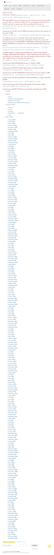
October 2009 (12, 454)
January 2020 (12, 232)
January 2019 (12, 254)
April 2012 (11, 403)
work (9, 115)
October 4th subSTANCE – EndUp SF (17, 70)
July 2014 (11, 352)
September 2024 (13, 142)
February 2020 (12, 230)
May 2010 (11, 445)
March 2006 (11, 527)
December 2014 (12, 342)
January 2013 (12, 386)
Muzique (10, 111)
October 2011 (12, 414)
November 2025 (13, 127)
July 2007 (11, 502)
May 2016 (11, 312)
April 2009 (11, 466)
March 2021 (11, 213)
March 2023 (11, 175)
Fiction (10, 109)
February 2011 (12, 430)
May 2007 (11, 506)
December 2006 (12, 513)
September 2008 (13, 475)
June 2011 (11, 422)
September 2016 (12, 304)
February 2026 (12, 125)
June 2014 (11, 353)
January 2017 (12, 296)
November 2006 (13, 515)
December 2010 (12, 433)
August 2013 (11, 372)
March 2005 (11, 534)
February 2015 (12, 338)
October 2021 (12, 203)
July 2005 (11, 532)
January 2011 (12, 431)
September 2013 (12, 371)
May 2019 (11, 247)
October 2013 (12, 369)
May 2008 (11, 483)
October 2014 (12, 346)
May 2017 (11, 293)
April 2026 (11, 121)
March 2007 (11, 509)
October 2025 (12, 129)
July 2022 (11, 188)
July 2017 (10, 289)
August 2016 (11, 306)
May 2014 (11, 355)
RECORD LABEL (40, 5)
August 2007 (12, 500)
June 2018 (11, 268)
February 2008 (12, 488)
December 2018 (12, 256)
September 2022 (13, 184)
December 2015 (12, 321)
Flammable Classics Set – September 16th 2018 (21, 81)
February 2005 (12, 536)
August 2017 (11, 287)
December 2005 (12, 530)
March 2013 (11, 382)
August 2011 (11, 418)
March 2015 (11, 336)
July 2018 (10, 266)
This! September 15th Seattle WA (16, 86)
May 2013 (11, 378)
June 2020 (11, 224)
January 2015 (12, 340)
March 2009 (11, 468)
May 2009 (11, 464)
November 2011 (12, 412)
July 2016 (11, 308)
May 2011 (11, 424)
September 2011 (12, 416)
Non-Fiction (11, 113)
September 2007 (13, 498)
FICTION (33, 5)
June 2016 (11, 310)
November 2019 (12, 236)
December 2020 (12, 218)
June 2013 (11, 376)
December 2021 (12, 199)
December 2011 (12, 410)
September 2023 (13, 165)
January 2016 (12, 319)
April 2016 (11, 314)
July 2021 (11, 207)
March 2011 (11, 428)
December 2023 (12, 159)
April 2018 (11, 272)
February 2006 (12, 528)
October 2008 (12, 473)
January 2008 (12, 490)
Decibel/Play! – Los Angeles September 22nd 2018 (23, 75)
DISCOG (14, 5)
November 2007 (13, 494)
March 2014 (11, 359)
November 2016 (12, 300)
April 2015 (11, 334)
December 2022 (12, 178)
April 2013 (11, 380)
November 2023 (13, 161)
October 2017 (12, 283)
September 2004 (13, 538)
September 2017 (12, 285)
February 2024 (12, 156)
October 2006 (12, 517)
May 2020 (11, 226)
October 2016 (12, 302)
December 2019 (12, 234)
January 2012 (12, 409)
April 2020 (11, 228)
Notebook (21, 113)
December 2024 (12, 138)
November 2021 (12, 201)
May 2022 (11, 192)
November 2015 (12, 323)
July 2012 (11, 397)
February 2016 (12, 317)
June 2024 (11, 148)
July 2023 (11, 169)
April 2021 (11, 211)
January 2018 (12, 277)
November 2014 (12, 344)
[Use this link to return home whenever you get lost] (8, 2)
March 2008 (11, 487)
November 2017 (12, 281)
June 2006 (11, 523)
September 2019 (12, 239)
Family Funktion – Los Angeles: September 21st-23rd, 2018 (26, 35)
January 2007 (12, 511)
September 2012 (12, 393)
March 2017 (11, 294)
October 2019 (12, 237)
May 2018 (11, 270)
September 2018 (12, 262)
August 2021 (11, 205)
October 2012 (12, 391)
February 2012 (12, 407)
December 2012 (12, 388)
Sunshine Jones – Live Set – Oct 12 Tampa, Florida (23, 65)
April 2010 (11, 447)
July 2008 (11, 479)
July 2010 (11, 443)
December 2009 (12, 450)
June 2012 (11, 399)
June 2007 (11, 504)
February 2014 (12, 361)
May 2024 (11, 150)
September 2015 (12, 327)
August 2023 (12, 167)
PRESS (20, 5)
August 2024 (12, 144)
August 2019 (11, 241)
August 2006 (12, 521)
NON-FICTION (26, 5)
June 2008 (11, 481)
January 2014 (12, 363)
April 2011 (11, 426)
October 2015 (12, 325)
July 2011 (10, 420)
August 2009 (12, 458)
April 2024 (11, 152)
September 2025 (13, 131)
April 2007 (11, 508)
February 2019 (12, 253)
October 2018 (12, 260)
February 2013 (12, 384)
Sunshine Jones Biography (15, 98)
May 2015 (11, 332)
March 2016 (11, 315)
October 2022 (12, 182)
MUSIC (5, 5)
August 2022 (12, 186)
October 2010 (12, 437)
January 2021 (12, 216)
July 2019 (11, 243)
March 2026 (11, 123)
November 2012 (12, 390)
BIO (10, 5)
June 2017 (11, 291)
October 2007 (12, 496)
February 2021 (12, 215)
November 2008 (13, 471)
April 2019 (11, 249)
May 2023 (11, 173)
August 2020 (12, 222)
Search (10, 97)
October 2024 (12, 140)
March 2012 (11, 405)
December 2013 (12, 365)
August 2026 (12, 119)
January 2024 (12, 158)
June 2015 (11, 331)
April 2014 (11, 357)
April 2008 (11, 485)
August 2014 (11, 350)
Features (10, 107)
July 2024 (11, 146)
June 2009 (11, 462)
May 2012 (11, 401)
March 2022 (11, 196)
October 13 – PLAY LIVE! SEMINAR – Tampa (19, 60)
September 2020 (13, 220)
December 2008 (12, 469)
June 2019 (11, 245)
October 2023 (12, 163)
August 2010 (11, 441)
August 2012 (11, 395)
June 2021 (11, 209)
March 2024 (11, 154)
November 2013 (12, 367)
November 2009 (13, 452)
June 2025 (11, 133)
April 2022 (11, 194)
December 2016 (12, 298)
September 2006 (13, 519)
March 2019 (11, 251)
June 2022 (11, 190)
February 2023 (12, 177)
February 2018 (12, 275)
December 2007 (12, 492)
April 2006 (11, 525)
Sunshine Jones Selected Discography (18, 102)
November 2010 (12, 435)
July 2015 (10, 329)
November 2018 (12, 258)
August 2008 (12, 477)
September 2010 (13, 439)
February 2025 (12, 137)
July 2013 (10, 374)
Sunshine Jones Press (14, 100)
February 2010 (12, 449)
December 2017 (12, 279)
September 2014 (12, 348)
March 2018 (11, 274)
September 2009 (13, 456)
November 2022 (13, 180)
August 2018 (11, 264)
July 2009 (11, 460)
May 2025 (11, 135)
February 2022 (12, 197)
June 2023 (11, 171)
